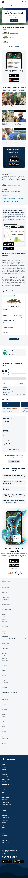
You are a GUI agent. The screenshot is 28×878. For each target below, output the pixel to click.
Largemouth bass (6, 90)
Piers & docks (6, 201)
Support (4, 769)
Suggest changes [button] (14, 461)
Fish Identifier (5, 817)
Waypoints (4, 827)
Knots (3, 794)
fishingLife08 (5, 394)
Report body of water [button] (7, 784)
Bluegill (14, 90)
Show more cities (14, 449)
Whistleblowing (6, 781)
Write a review (14, 379)
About (3, 764)
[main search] (22, 2)
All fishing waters (6, 843)
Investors (4, 772)
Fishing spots (5, 820)
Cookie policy (5, 802)
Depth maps (5, 822)
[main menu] (25, 2)
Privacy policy (5, 777)
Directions (17, 191)
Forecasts (4, 815)
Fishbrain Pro (5, 810)
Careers (4, 767)
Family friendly (12, 198)
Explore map (14, 20)
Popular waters (5, 797)
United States (16, 15)
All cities (4, 838)
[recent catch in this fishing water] (8, 101)
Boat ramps (20, 198)
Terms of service (6, 779)
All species (4, 840)
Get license (11, 354)
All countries (5, 833)
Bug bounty (4, 799)
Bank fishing (15, 201)
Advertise (4, 774)
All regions (4, 835)
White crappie (22, 90)
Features (4, 812)
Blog (3, 792)
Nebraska (11, 15)
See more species (14, 46)
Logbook (4, 825)
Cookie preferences (7, 804)
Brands (3, 790)
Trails (4, 198)
